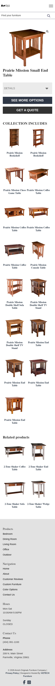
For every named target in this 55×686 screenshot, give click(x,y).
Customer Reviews (13, 579)
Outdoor (7, 554)
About (6, 574)
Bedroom (8, 534)
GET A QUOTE (27, 110)
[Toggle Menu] (51, 6)
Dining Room (10, 539)
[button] (47, 31)
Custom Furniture (12, 584)
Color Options (10, 589)
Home (6, 568)
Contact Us (9, 594)
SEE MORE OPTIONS (27, 100)
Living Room (9, 544)
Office (6, 549)
